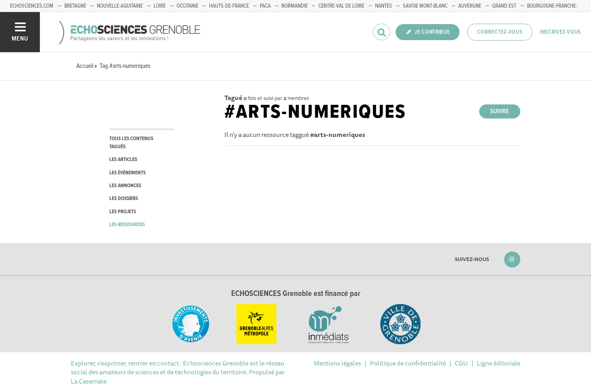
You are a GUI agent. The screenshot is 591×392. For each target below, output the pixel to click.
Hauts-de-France (229, 6)
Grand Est (504, 6)
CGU (461, 363)
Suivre (499, 111)
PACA (265, 6)
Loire (160, 6)
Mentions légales (337, 363)
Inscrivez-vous (560, 32)
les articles (123, 159)
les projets (122, 211)
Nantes (383, 6)
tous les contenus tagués (131, 142)
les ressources (127, 224)
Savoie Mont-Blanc (425, 6)
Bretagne (75, 6)
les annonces (125, 185)
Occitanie (187, 6)
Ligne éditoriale (498, 363)
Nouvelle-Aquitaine (120, 6)
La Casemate (89, 381)
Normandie (294, 6)
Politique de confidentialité (408, 363)
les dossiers (123, 198)
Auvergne (469, 6)
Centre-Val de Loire (341, 6)
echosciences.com (31, 6)
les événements (127, 172)
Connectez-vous (500, 32)
